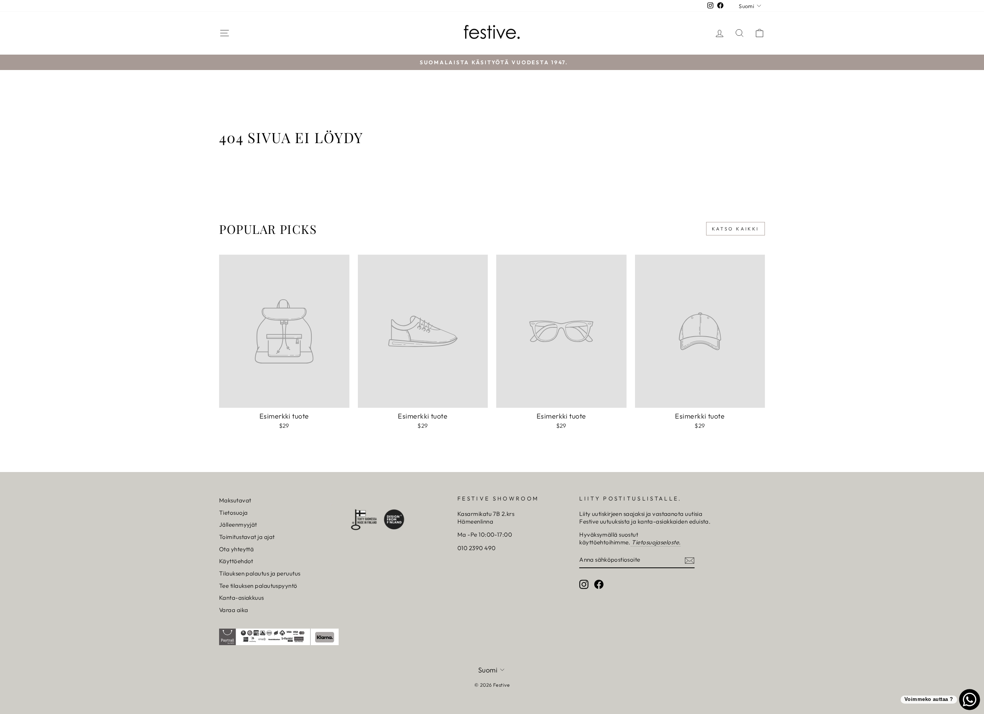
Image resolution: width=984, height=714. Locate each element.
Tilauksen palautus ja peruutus (260, 573)
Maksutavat (235, 500)
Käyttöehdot (236, 561)
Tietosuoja (233, 512)
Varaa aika (233, 610)
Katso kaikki (735, 229)
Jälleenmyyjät (238, 524)
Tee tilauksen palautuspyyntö (258, 585)
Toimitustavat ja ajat (246, 537)
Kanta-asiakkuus (241, 597)
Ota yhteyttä (236, 549)
